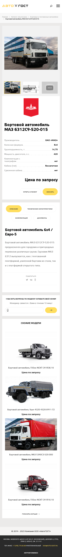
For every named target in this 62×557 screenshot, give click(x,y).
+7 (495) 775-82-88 (19, 546)
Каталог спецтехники (19, 17)
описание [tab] (14, 209)
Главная (5, 17)
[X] (27, 280)
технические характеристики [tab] (39, 209)
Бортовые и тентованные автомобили (44, 17)
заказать (50, 192)
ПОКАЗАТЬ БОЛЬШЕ (29, 514)
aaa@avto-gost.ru (50, 546)
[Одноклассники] (35, 280)
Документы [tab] (42, 218)
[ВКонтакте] (31, 280)
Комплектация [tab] (21, 218)
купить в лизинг (30, 192)
